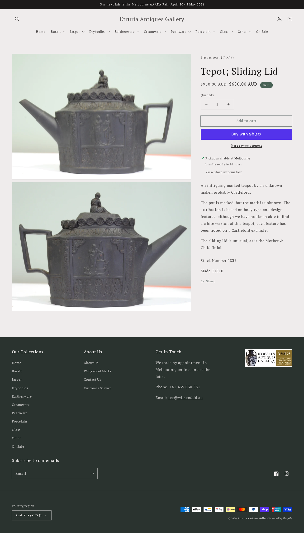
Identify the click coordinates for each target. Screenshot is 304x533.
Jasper (17, 379)
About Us (91, 362)
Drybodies (20, 388)
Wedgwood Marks (97, 371)
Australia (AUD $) (29, 515)
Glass (16, 429)
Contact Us (92, 379)
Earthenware (22, 396)
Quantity (207, 95)
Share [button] (210, 281)
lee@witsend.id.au (185, 397)
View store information (223, 171)
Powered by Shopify (280, 518)
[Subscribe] (92, 473)
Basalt (17, 371)
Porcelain (19, 421)
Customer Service (98, 388)
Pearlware (19, 413)
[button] (17, 19)
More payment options (246, 145)
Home (16, 362)
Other (16, 438)
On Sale (18, 446)
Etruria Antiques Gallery (253, 518)
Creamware (20, 404)
